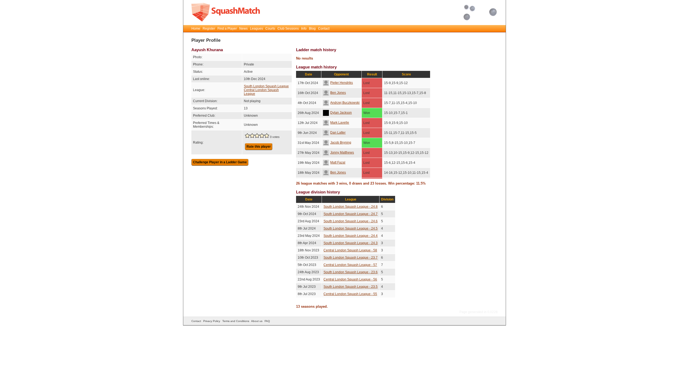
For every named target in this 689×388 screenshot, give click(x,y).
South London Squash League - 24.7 (351, 214)
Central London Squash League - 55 (350, 294)
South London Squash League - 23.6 (351, 272)
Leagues (256, 28)
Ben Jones (338, 93)
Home (195, 28)
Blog (312, 28)
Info (304, 28)
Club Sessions (288, 28)
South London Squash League (266, 86)
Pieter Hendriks (341, 83)
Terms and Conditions (235, 321)
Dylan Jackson (341, 113)
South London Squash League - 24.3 (351, 243)
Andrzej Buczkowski (345, 103)
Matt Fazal (337, 162)
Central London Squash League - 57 (350, 265)
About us (256, 321)
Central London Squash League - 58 (350, 250)
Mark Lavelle (339, 122)
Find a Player (227, 28)
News (243, 28)
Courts (270, 28)
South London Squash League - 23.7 (351, 257)
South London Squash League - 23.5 (351, 287)
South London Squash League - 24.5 (351, 228)
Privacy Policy (211, 321)
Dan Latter (338, 132)
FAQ (267, 321)
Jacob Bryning (340, 142)
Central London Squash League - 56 (350, 279)
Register (209, 28)
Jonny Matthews (342, 152)
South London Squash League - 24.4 (351, 236)
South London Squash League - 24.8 (351, 207)
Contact (323, 28)
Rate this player (259, 146)
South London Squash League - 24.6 (351, 221)
